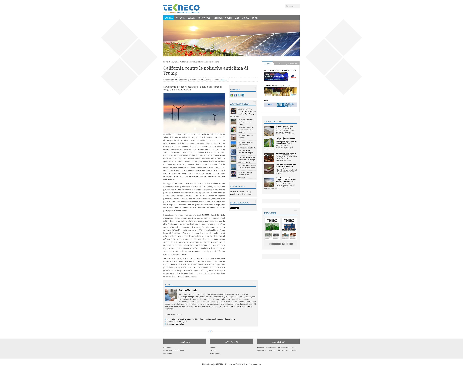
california (234, 192)
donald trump (236, 194)
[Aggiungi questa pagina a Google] (231, 95)
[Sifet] (280, 104)
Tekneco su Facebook (267, 347)
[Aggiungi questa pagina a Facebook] (235, 95)
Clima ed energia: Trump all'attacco (245, 174)
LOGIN (255, 18)
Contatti (213, 347)
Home (165, 62)
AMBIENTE (180, 18)
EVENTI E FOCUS (242, 18)
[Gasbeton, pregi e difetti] (269, 131)
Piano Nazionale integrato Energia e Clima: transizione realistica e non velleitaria (286, 179)
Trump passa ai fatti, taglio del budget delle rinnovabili (246, 159)
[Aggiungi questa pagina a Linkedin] (243, 95)
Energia (175, 80)
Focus (280, 64)
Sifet (266, 100)
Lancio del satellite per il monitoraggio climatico (246, 144)
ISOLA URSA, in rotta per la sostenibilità (280, 70)
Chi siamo (167, 347)
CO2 (247, 192)
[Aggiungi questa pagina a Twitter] (239, 95)
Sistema (183, 80)
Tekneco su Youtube (267, 350)
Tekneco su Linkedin (288, 350)
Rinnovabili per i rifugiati (177, 321)
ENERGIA (169, 18)
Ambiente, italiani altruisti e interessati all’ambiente (286, 165)
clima (242, 192)
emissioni (247, 194)
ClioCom (205, 364)
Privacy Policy (215, 353)
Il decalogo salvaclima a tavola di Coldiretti (245, 129)
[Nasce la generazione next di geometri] (269, 157)
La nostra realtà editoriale (173, 350)
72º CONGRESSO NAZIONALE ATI (277, 85)
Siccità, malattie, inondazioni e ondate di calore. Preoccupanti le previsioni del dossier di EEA (286, 140)
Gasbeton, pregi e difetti (284, 127)
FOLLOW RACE (204, 18)
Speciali (268, 64)
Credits (213, 350)
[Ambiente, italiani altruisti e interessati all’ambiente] (269, 169)
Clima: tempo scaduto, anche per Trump (246, 121)
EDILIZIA (191, 18)
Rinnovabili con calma (175, 324)
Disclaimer (167, 353)
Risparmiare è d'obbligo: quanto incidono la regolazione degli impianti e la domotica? (201, 319)
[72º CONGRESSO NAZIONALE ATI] (280, 91)
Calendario (293, 64)
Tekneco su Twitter (287, 347)
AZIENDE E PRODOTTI (223, 18)
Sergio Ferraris (205, 80)
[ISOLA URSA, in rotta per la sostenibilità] (280, 76)
